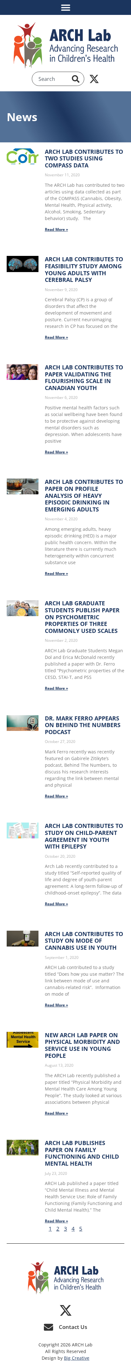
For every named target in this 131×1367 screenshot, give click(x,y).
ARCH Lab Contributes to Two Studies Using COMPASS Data (84, 158)
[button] (65, 7)
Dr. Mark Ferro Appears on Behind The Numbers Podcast (83, 725)
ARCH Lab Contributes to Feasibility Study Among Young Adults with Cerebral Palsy (84, 269)
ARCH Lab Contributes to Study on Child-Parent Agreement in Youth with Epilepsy (84, 836)
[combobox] (53, 79)
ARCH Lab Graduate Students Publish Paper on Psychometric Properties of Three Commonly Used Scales (82, 616)
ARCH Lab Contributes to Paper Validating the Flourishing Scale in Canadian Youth (84, 377)
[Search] (77, 79)
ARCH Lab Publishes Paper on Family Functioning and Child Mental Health (82, 1153)
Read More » (56, 229)
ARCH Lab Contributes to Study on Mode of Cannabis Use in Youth (84, 940)
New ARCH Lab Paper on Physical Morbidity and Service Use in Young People (82, 1045)
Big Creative (76, 1358)
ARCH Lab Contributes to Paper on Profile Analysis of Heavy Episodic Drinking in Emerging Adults (84, 495)
